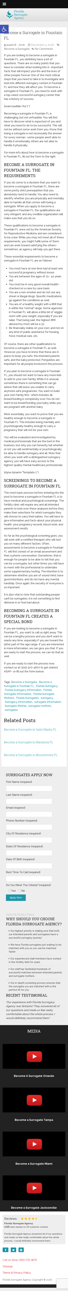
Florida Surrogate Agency (17, 1279)
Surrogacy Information (18, 701)
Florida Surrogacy (46, 686)
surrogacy (47, 697)
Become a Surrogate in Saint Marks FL (30, 729)
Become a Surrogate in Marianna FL (28, 742)
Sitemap (8, 1266)
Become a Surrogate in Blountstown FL (30, 755)
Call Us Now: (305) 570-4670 (20, 1260)
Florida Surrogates (27, 697)
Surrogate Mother (15, 705)
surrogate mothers (39, 705)
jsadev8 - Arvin (15, 44)
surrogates (11, 709)
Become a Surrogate (17, 48)
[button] (4, 29)
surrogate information (47, 701)
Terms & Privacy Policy (20, 914)
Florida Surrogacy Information (23, 690)
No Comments (44, 48)
